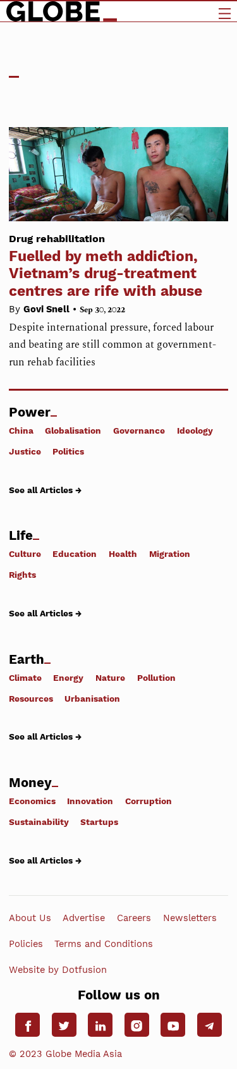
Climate (25, 677)
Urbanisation (92, 698)
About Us (30, 917)
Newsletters (190, 917)
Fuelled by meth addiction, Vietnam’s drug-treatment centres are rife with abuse (105, 266)
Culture (25, 554)
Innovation (90, 801)
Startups (99, 822)
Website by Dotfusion (58, 969)
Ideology (195, 430)
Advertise (84, 917)
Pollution (156, 677)
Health (123, 554)
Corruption (148, 801)
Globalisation (73, 430)
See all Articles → (45, 489)
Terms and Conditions (103, 944)
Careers (134, 917)
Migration (169, 554)
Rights (22, 575)
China (21, 430)
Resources (31, 698)
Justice (25, 451)
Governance (139, 430)
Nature (110, 677)
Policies (26, 944)
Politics (68, 451)
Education (74, 554)
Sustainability (39, 822)
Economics (32, 801)
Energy (68, 677)
